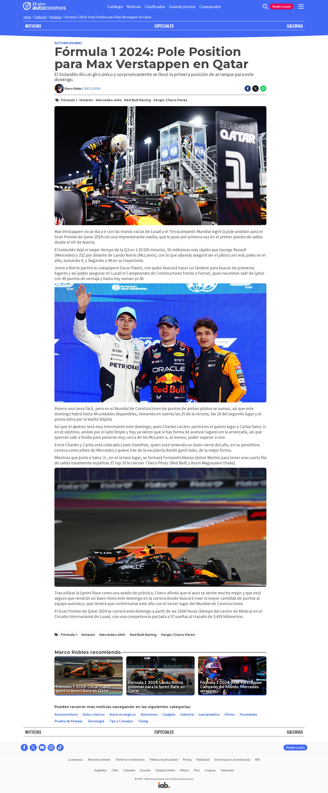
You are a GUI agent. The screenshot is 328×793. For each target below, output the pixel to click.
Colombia (129, 770)
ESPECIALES (164, 26)
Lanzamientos (209, 714)
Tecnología (95, 721)
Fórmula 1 (69, 100)
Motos (229, 714)
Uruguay (210, 770)
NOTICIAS (33, 26)
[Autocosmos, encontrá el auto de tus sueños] (44, 6)
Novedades (248, 714)
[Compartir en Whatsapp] (263, 88)
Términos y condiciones (130, 759)
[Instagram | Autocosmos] (51, 747)
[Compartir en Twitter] (255, 88)
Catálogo (115, 6)
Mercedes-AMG (109, 100)
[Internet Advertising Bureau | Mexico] (164, 785)
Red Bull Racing (137, 100)
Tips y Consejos (121, 721)
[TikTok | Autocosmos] (60, 747)
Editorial (40, 17)
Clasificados (155, 6)
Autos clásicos (94, 714)
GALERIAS (295, 26)
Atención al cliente (99, 759)
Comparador (210, 6)
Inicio (27, 17)
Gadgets (169, 714)
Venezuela (227, 770)
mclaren (86, 100)
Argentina (100, 770)
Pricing (187, 759)
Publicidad (203, 759)
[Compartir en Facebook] (248, 88)
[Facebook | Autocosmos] (24, 747)
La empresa (75, 759)
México (184, 770)
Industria (187, 714)
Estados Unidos (165, 770)
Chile (115, 770)
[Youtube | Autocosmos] (42, 747)
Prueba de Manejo (68, 721)
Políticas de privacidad (164, 759)
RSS (257, 759)
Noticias (134, 6)
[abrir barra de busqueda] (265, 6)
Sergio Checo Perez (170, 100)
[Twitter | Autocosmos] (33, 747)
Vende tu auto (281, 6)
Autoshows (149, 714)
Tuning (143, 721)
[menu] (301, 6)
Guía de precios (182, 6)
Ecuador (145, 770)
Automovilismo (68, 43)
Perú (197, 770)
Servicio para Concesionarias (232, 759)
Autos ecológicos (122, 714)
